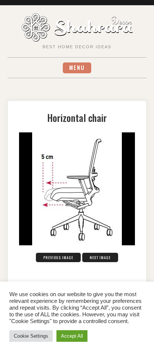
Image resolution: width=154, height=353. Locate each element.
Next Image (100, 257)
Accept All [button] (72, 336)
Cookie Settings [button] (31, 336)
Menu (77, 67)
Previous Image (58, 257)
